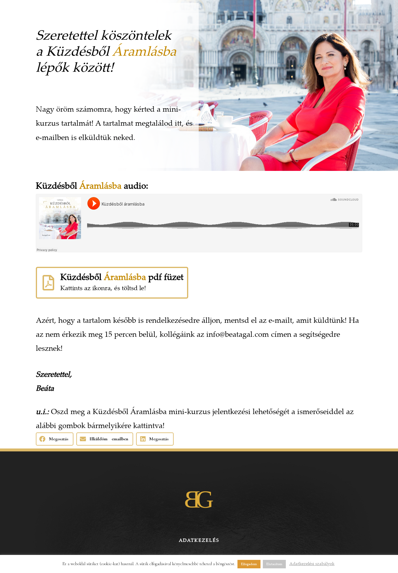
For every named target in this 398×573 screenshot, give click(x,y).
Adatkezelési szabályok (311, 563)
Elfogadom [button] (249, 564)
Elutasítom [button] (274, 564)
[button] (54, 439)
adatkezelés (199, 540)
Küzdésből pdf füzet (122, 277)
